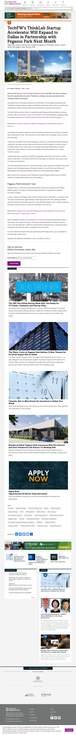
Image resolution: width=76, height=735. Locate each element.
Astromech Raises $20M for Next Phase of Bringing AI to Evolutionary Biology (20, 588)
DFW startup (41, 512)
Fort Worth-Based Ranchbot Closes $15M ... (20, 593)
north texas (28, 515)
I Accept (69, 730)
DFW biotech (30, 512)
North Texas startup (56, 515)
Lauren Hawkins (14, 88)
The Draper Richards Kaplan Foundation (21, 522)
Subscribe (13, 263)
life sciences (52, 512)
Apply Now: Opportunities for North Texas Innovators (20, 584)
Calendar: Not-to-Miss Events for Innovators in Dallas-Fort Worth (18, 573)
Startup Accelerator (33, 519)
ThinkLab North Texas (27, 526)
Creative (32, 5)
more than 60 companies (19, 175)
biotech (10, 508)
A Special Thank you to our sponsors (38, 668)
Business (25, 5)
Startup (63, 5)
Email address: (12, 258)
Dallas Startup (13, 512)
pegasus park (12, 519)
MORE (32, 597)
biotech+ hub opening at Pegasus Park (30, 93)
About (12, 8)
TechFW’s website (13, 152)
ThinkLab (39, 522)
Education (40, 5)
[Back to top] (70, 725)
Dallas (46, 508)
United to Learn (42, 526)
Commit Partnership (35, 508)
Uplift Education (55, 526)
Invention (55, 5)
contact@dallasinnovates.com (13, 718)
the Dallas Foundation (49, 519)
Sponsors (17, 8)
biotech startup (21, 508)
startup (21, 519)
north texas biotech (40, 515)
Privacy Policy (23, 733)
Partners (24, 8)
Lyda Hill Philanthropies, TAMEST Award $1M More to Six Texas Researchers (53, 616)
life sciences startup (15, 515)
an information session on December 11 (30, 115)
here (24, 234)
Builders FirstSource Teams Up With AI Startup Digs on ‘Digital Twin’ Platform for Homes (20, 579)
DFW (21, 512)
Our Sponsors (33, 717)
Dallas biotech (55, 508)
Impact (48, 5)
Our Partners (33, 720)
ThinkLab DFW (13, 526)
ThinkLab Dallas (50, 522)
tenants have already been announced (32, 220)
